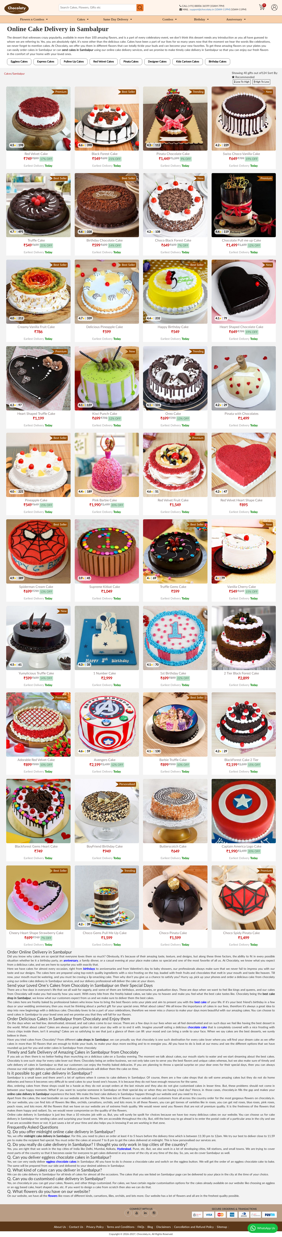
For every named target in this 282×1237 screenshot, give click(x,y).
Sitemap (222, 1227)
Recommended (245, 77)
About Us (60, 1227)
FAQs (140, 1227)
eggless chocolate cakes (61, 1161)
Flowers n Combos (32, 19)
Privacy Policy (95, 1227)
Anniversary (234, 19)
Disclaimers (164, 1227)
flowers (53, 1196)
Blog (150, 1227)
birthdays (89, 968)
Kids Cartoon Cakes (187, 61)
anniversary (71, 960)
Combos (167, 19)
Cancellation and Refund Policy (194, 1227)
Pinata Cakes (131, 61)
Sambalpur (19, 74)
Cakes (81, 19)
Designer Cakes (157, 61)
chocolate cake (197, 1027)
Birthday (199, 19)
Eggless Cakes (19, 61)
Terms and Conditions (120, 1227)
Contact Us (76, 1227)
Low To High (242, 82)
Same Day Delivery (115, 19)
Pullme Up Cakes (74, 61)
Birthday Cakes (217, 61)
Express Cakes (45, 61)
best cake (200, 1002)
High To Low (262, 82)
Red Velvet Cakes (103, 61)
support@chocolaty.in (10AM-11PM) (210, 9)
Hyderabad (124, 1149)
